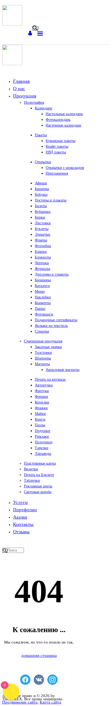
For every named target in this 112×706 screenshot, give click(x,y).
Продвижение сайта (20, 702)
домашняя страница (39, 655)
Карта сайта (50, 702)
